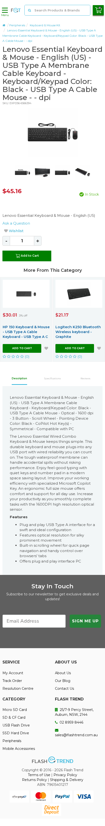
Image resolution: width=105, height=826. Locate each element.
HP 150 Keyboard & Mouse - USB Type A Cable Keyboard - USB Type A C (26, 332)
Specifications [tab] (52, 378)
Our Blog (62, 681)
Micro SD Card (14, 710)
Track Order (12, 681)
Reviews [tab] (85, 378)
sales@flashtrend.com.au (76, 735)
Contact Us (64, 688)
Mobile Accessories (18, 748)
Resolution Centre (17, 688)
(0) (27, 356)
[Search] (29, 10)
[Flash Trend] (16, 10)
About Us (63, 673)
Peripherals (17, 25)
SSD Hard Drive (15, 733)
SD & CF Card (13, 717)
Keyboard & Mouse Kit (45, 25)
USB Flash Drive (16, 725)
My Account (12, 673)
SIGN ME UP (85, 621)
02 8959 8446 (71, 722)
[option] (52, 132)
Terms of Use (39, 775)
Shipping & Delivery (66, 780)
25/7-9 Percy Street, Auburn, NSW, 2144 (74, 712)
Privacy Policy (65, 775)
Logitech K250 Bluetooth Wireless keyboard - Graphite (78, 332)
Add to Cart (30, 255)
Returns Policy (34, 780)
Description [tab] (19, 378)
